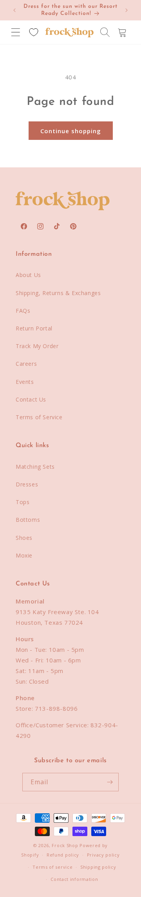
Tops (22, 502)
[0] (33, 32)
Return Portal (34, 328)
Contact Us (31, 399)
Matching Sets (35, 466)
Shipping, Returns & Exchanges (58, 293)
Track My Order (37, 346)
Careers (26, 363)
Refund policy (63, 855)
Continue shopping (70, 131)
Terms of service (52, 867)
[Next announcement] (126, 10)
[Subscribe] (109, 782)
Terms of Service (39, 417)
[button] (15, 32)
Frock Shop (65, 845)
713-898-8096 (56, 708)
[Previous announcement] (14, 10)
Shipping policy (98, 867)
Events (25, 381)
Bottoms (28, 519)
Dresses (27, 484)
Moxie (24, 555)
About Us (28, 275)
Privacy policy (103, 855)
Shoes (24, 537)
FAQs (23, 310)
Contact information (74, 879)
